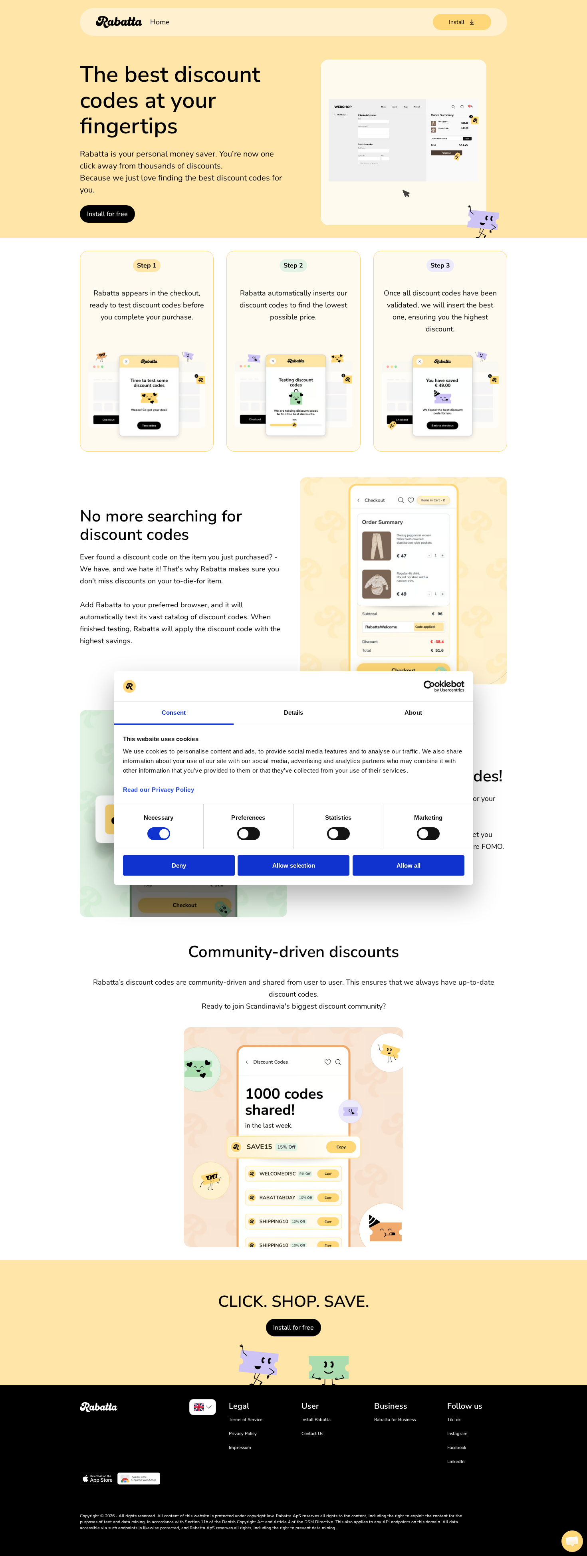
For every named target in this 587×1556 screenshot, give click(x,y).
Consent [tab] (174, 712)
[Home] (119, 22)
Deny (179, 865)
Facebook (456, 1448)
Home (160, 22)
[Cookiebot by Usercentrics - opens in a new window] (429, 686)
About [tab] (413, 712)
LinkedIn (455, 1462)
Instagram (457, 1434)
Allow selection (293, 865)
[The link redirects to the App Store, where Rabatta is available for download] (97, 1480)
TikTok (454, 1420)
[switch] (248, 833)
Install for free (107, 214)
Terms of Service (245, 1420)
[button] (572, 1541)
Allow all (408, 865)
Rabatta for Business (395, 1420)
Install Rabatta (316, 1420)
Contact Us (312, 1434)
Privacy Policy (243, 1434)
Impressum (240, 1448)
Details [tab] (293, 712)
